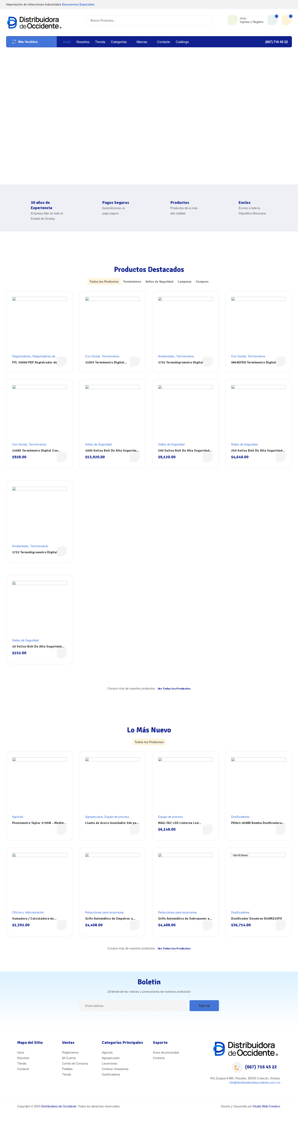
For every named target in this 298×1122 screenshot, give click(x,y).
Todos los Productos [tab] (104, 281)
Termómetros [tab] (132, 281)
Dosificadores (240, 816)
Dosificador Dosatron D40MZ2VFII (256, 919)
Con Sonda (92, 356)
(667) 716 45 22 (261, 1067)
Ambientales (166, 356)
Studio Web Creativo (266, 1106)
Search (206, 20)
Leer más (62, 362)
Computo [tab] (202, 281)
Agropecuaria (94, 816)
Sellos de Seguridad (98, 444)
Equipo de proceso (116, 816)
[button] (174, 688)
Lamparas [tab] (184, 281)
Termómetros (110, 356)
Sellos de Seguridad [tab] (159, 281)
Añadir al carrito (62, 457)
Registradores (21, 356)
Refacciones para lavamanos (104, 912)
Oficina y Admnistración (28, 912)
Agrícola (17, 816)
